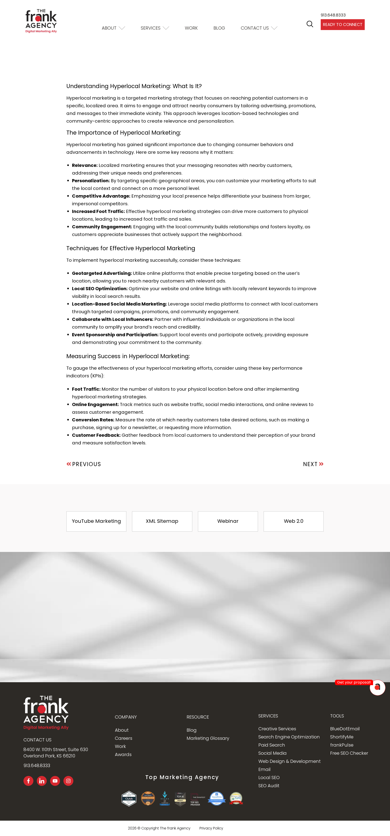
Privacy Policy (62, 828)
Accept (24, 817)
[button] (114, 776)
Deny (61, 817)
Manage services (20, 805)
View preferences (99, 817)
